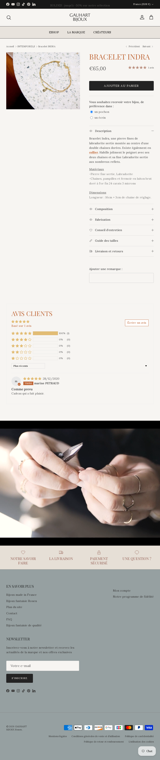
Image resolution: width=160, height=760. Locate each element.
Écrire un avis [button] (136, 323)
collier (93, 152)
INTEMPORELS (26, 46)
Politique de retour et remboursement (104, 741)
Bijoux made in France (21, 595)
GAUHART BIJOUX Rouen (16, 728)
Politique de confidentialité (139, 736)
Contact (11, 613)
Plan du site (14, 607)
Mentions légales (58, 736)
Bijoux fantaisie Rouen (21, 601)
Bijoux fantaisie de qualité (24, 625)
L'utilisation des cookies (141, 741)
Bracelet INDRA (46, 46)
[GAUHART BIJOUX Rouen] (80, 17)
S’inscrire (20, 678)
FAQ (9, 619)
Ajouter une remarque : (105, 269)
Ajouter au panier (121, 86)
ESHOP (54, 32)
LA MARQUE (76, 32)
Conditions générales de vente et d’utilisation (95, 736)
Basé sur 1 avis (21, 326)
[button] (21, 333)
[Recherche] (8, 17)
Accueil (10, 46)
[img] (32, 379)
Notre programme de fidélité (133, 596)
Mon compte (122, 590)
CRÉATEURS (102, 32)
